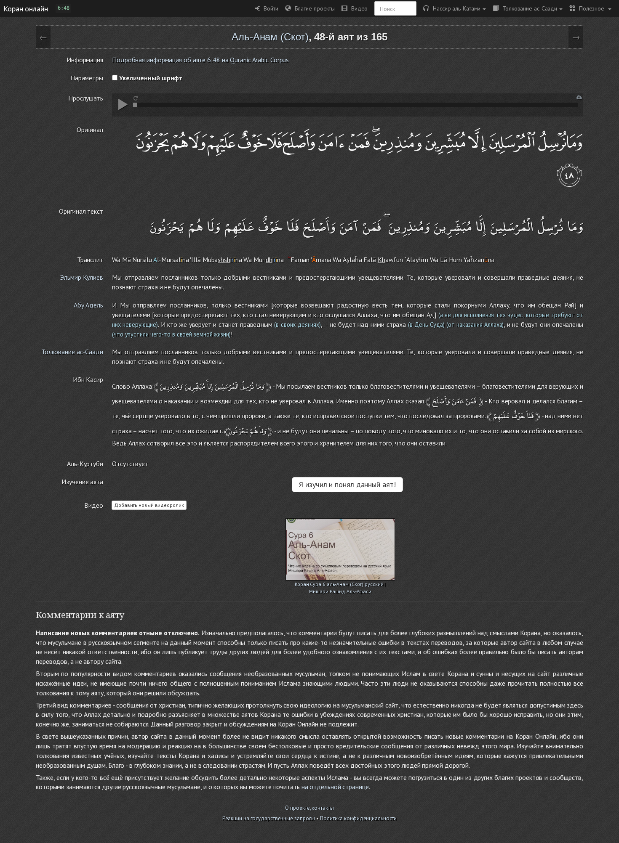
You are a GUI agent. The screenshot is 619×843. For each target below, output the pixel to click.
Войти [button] (269, 8)
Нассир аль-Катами (454, 8)
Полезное (590, 8)
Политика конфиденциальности (358, 818)
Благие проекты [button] (313, 8)
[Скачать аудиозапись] (579, 97)
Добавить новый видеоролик (149, 505)
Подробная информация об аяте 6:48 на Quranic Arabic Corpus (200, 60)
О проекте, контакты (309, 807)
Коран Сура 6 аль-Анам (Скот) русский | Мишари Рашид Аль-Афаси (340, 585)
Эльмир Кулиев (81, 277)
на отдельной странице (335, 786)
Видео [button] (357, 8)
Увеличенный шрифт (150, 78)
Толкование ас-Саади (528, 8)
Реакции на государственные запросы (268, 818)
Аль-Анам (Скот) (270, 36)
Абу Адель (88, 305)
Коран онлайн (25, 8)
